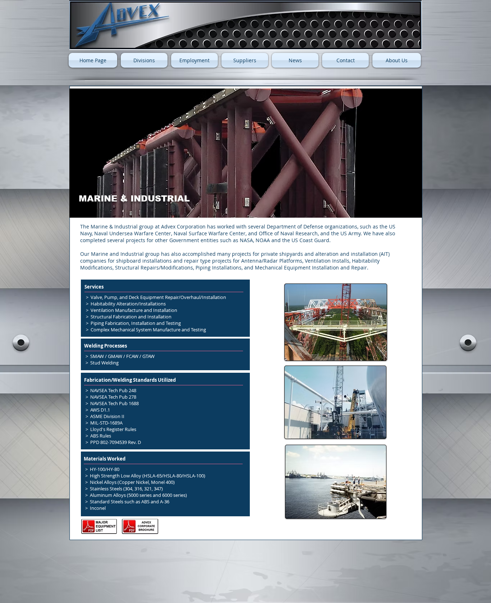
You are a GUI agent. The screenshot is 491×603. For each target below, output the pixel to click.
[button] (144, 60)
